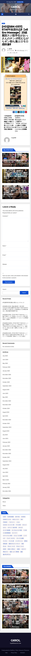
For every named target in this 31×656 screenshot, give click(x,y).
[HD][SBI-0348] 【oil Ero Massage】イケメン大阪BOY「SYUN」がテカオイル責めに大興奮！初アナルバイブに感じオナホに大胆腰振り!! (21, 123)
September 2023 (7, 427)
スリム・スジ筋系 (18, 535)
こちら (18, 522)
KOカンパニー (16, 519)
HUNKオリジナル (7, 519)
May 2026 (5, 363)
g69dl (10, 48)
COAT (4, 516)
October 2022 (6, 457)
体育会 (25, 541)
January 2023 (6, 446)
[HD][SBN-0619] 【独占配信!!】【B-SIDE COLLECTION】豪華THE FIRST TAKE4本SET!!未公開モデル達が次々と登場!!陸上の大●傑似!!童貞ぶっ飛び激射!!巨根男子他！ (15, 172)
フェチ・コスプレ (11, 538)
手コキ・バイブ (11, 546)
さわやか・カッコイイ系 (8, 524)
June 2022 (5, 472)
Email (4, 255)
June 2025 (5, 393)
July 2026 (5, 355)
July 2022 (5, 468)
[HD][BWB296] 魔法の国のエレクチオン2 (15, 161)
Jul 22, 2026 (8, 581)
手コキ (4, 546)
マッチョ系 (11, 541)
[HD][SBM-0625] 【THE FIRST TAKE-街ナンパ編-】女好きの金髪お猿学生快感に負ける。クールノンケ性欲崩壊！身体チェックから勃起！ (15, 335)
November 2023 (7, 419)
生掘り (18, 549)
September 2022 (7, 461)
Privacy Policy (14, 652)
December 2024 (7, 401)
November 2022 (7, 453)
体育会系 (5, 543)
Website (5, 264)
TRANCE (5, 522)
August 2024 (6, 412)
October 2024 (6, 408)
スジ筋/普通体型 (6, 532)
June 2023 (5, 438)
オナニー (24, 524)
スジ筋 (13, 52)
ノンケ (25, 535)
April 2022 (5, 476)
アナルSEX (18, 524)
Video (3, 23)
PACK (4, 501)
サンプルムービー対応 (17, 530)
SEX (22, 519)
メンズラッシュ (19, 541)
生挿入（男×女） (11, 549)
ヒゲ (4, 538)
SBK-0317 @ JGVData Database (13, 78)
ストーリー (14, 532)
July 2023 (5, 434)
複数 (22, 551)
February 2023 (6, 442)
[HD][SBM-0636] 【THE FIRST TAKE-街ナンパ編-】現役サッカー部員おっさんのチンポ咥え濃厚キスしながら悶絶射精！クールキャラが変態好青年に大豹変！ (15, 189)
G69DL (15, 7)
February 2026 (6, 367)
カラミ (26, 50)
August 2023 (6, 431)
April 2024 (5, 416)
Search (4, 289)
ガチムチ (21, 527)
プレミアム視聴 (20, 538)
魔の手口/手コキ (6, 554)
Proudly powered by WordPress (8, 650)
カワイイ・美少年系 (12, 527)
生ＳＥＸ (24, 549)
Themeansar (26, 650)
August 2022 (6, 464)
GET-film (17, 516)
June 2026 (5, 359)
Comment (5, 216)
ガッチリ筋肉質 (6, 530)
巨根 (23, 543)
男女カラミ (5, 551)
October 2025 (6, 382)
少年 (16, 52)
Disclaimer (22, 652)
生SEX (4, 549)
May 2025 (5, 397)
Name (4, 245)
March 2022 (6, 479)
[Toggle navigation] (15, 14)
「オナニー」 (12, 522)
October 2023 (6, 423)
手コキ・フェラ (20, 546)
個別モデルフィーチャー (14, 543)
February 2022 (6, 483)
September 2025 (7, 385)
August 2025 (6, 389)
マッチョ (5, 541)
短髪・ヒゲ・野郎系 (14, 551)
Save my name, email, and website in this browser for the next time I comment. (15, 276)
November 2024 (7, 404)
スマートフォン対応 (7, 535)
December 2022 (7, 449)
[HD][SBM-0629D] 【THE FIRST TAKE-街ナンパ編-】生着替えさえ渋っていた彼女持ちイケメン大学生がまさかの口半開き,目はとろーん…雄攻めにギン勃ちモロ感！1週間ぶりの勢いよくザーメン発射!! (15, 326)
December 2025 (7, 374)
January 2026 (6, 370)
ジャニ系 (9, 52)
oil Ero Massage (20, 50)
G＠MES (23, 516)
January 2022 (6, 487)
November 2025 (7, 378)
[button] (28, 14)
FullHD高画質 (10, 516)
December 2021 (7, 491)
